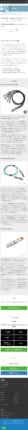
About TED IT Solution (4, 417)
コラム (2, 402)
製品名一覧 (2, 392)
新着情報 (2, 409)
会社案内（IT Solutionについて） (6, 415)
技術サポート (16, 399)
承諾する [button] (3, 428)
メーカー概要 (7, 332)
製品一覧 (21, 332)
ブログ (15, 404)
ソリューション (20, 337)
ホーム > (2, 4)
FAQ (21, 343)
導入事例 (7, 337)
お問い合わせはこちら (14, 308)
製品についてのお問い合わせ (14, 349)
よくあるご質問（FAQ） (5, 404)
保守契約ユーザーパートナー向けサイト (7, 343)
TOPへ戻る (14, 358)
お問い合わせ (14, 368)
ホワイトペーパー (4, 397)
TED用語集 (16, 402)
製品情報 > (7, 4)
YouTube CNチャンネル (5, 411)
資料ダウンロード (14, 373)
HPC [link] (13, 46)
